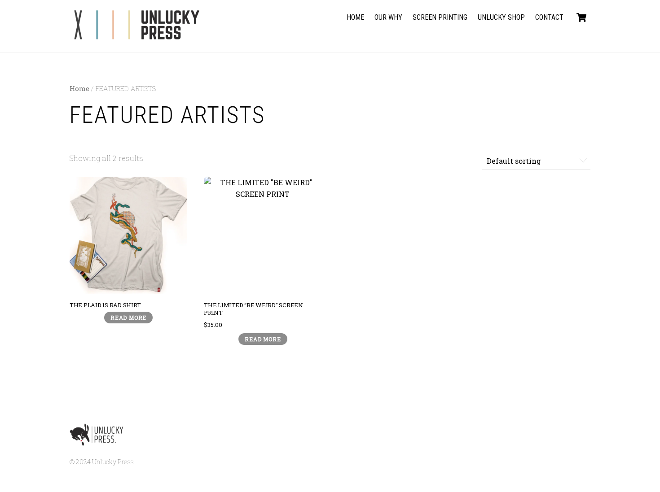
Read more (128, 317)
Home (79, 88)
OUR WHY (388, 17)
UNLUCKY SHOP (501, 17)
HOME (355, 17)
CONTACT (549, 17)
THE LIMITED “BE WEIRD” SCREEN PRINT (253, 309)
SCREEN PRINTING (440, 17)
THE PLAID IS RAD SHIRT (105, 305)
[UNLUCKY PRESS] (137, 36)
